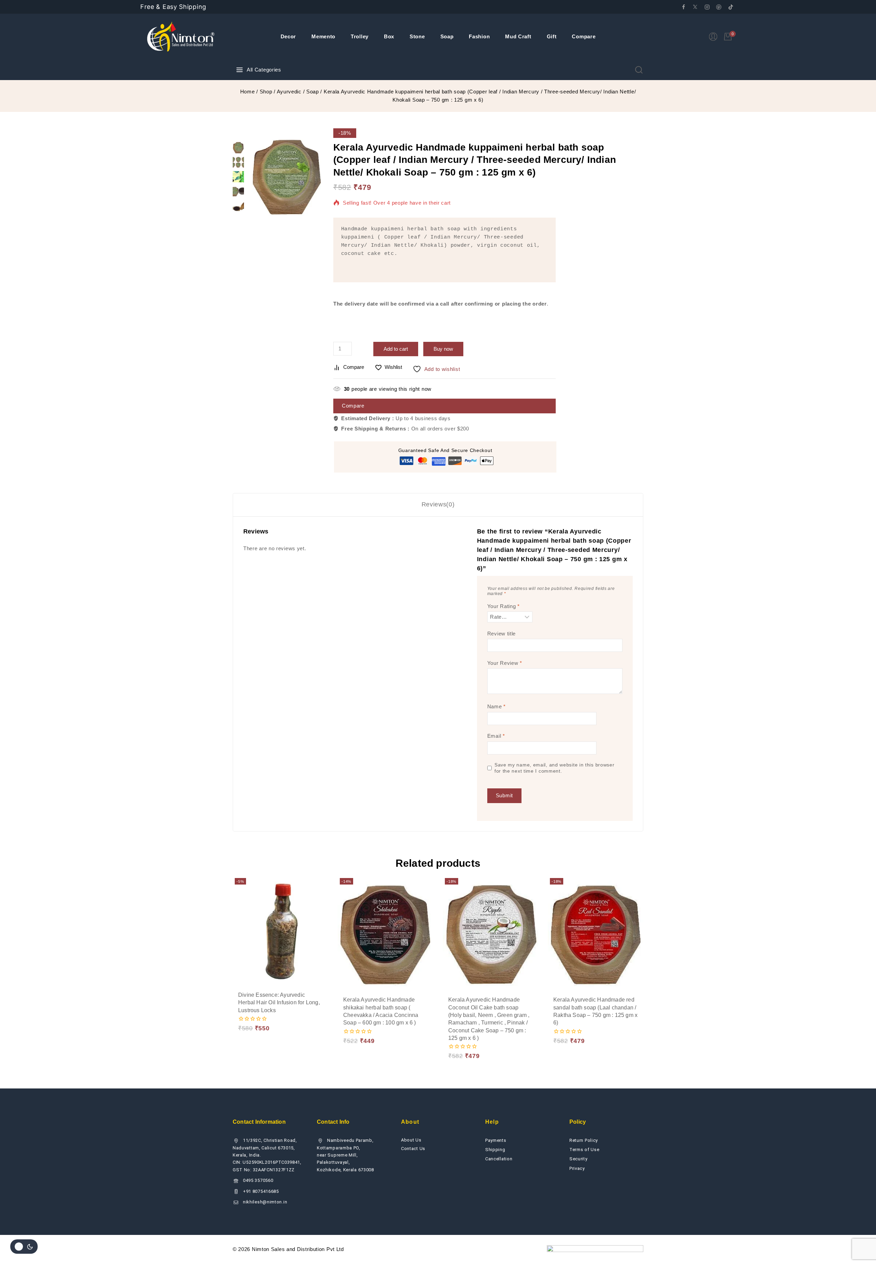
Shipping (495, 1149)
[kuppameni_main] (287, 175)
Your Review (504, 663)
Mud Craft (518, 36)
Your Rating (503, 606)
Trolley (360, 36)
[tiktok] (730, 7)
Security (578, 1158)
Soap (447, 36)
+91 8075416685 (261, 1191)
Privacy (577, 1168)
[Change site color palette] (24, 1246)
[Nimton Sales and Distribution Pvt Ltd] (181, 37)
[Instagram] (707, 7)
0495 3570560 (258, 1180)
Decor (288, 36)
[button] (256, 1022)
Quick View (305, 1022)
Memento (323, 36)
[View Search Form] (638, 69)
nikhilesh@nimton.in (265, 1201)
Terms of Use (584, 1149)
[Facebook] (683, 7)
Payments (495, 1140)
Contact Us (413, 1148)
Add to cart (396, 349)
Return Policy (583, 1140)
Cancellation (498, 1158)
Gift (552, 36)
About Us (411, 1140)
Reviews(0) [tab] (438, 504)
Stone (417, 36)
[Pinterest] (719, 7)
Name (496, 706)
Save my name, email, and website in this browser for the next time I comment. (554, 768)
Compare (583, 36)
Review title (501, 633)
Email (496, 736)
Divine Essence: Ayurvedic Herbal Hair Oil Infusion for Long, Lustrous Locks (279, 1002)
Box (389, 36)
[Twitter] (695, 7)
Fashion (479, 36)
